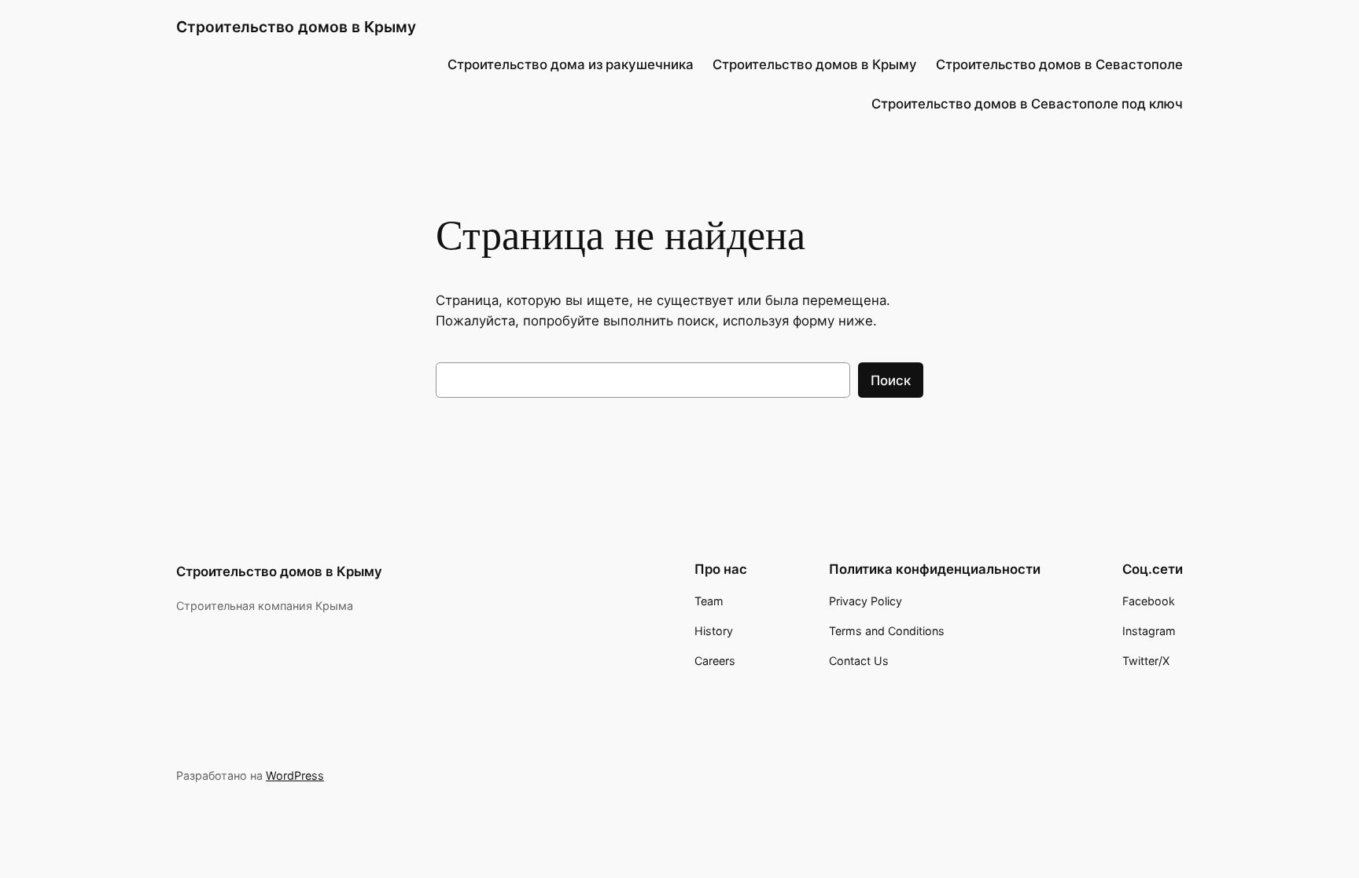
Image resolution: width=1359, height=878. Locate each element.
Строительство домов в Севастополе (1059, 64)
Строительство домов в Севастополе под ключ (1027, 104)
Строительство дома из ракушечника (570, 64)
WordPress (295, 775)
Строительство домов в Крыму (296, 26)
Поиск (891, 380)
